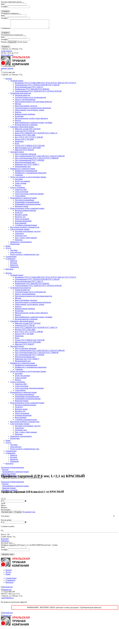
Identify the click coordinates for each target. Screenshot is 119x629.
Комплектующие (21, 206)
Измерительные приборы (25, 114)
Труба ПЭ (19, 213)
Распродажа (15, 244)
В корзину (18, 512)
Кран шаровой (20, 223)
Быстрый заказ (7, 512)
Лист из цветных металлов (25, 154)
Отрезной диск (21, 236)
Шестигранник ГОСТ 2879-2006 (28, 148)
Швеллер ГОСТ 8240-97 (24, 150)
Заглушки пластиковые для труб (27, 231)
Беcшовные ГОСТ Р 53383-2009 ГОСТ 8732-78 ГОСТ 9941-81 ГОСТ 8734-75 (45, 83)
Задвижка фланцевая (23, 221)
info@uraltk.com (7, 55)
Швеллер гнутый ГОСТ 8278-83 (27, 129)
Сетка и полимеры (17, 187)
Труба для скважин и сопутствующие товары (28, 177)
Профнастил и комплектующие (22, 169)
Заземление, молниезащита (21, 242)
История (13, 263)
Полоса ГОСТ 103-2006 (24, 139)
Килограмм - (6, 510)
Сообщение (5, 28)
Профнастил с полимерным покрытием (30, 173)
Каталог (9, 79)
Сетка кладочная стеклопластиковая (29, 194)
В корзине (29, 512)
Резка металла (15, 252)
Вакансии (14, 265)
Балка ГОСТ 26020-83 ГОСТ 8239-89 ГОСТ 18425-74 (36, 133)
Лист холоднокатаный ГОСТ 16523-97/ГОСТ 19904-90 (36, 158)
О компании (10, 259)
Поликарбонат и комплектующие (23, 198)
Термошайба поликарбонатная (27, 202)
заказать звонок (7, 68)
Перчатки (19, 240)
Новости (13, 261)
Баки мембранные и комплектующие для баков (33, 122)
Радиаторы (19, 116)
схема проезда (6, 51)
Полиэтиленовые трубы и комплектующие (27, 208)
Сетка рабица (20, 196)
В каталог (5, 539)
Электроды (19, 233)
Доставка (14, 250)
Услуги (8, 248)
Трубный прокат (16, 81)
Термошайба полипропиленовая (27, 204)
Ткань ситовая (20, 183)
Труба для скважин (22, 181)
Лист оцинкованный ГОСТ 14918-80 (29, 160)
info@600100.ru (7, 598)
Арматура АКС (21, 189)
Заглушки (19, 179)
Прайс (8, 246)
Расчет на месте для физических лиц (24, 254)
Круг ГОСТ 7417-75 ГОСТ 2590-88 (29, 137)
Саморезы (19, 175)
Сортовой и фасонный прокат (22, 127)
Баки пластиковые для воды (26, 106)
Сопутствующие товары (19, 229)
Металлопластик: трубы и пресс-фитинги (31, 118)
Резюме (4, 42)
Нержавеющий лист (23, 166)
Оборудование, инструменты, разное (29, 110)
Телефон (4, 7)
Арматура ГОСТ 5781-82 (25, 131)
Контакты (9, 269)
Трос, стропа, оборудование (26, 238)
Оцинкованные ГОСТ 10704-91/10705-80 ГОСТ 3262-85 (37, 85)
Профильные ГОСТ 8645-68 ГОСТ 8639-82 (32, 89)
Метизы (18, 104)
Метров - (4, 508)
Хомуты (18, 112)
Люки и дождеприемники (25, 99)
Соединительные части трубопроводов (30, 97)
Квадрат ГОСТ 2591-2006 (25, 135)
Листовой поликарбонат (24, 200)
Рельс (17, 143)
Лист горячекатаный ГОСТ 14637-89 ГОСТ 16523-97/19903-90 (40, 156)
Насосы (18, 120)
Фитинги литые (21, 215)
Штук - (4, 505)
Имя (2, 4)
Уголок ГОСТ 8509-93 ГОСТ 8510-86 (30, 146)
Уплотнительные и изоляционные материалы (33, 108)
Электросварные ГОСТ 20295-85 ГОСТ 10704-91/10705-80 (38, 91)
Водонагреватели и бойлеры (26, 125)
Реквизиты (14, 267)
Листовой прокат (17, 152)
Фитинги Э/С (20, 217)
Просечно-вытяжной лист (25, 162)
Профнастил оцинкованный (26, 171)
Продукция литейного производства (24, 227)
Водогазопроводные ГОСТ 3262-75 (29, 87)
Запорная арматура (22, 95)
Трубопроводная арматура (20, 93)
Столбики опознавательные (26, 225)
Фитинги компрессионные (25, 210)
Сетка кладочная (21, 192)
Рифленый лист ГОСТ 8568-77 (27, 164)
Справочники (11, 256)
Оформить (5, 541)
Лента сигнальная (22, 219)
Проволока (19, 141)
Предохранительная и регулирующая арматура (33, 102)
